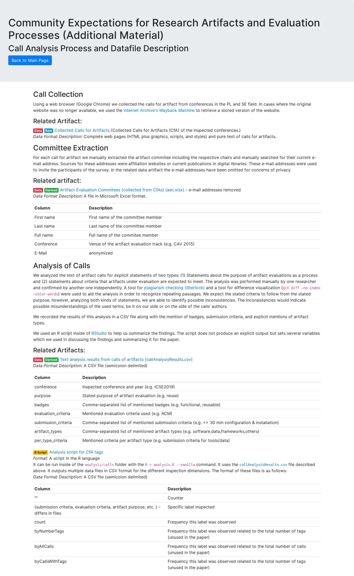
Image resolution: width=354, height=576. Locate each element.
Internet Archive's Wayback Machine (159, 110)
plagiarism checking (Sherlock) (174, 287)
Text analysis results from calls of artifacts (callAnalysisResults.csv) (126, 359)
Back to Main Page (30, 60)
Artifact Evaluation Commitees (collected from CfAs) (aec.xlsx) (122, 189)
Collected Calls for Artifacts (82, 130)
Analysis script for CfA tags (76, 452)
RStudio (99, 333)
